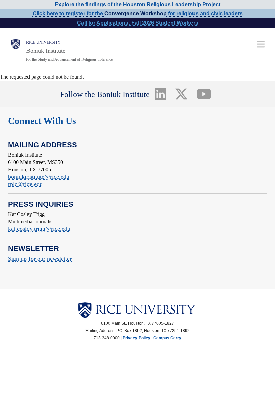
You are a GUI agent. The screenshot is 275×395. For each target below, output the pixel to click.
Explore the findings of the (137, 4)
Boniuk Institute (45, 50)
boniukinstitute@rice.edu (38, 176)
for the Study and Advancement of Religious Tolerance (69, 59)
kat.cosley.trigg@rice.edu (39, 228)
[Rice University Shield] (15, 51)
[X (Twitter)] (181, 94)
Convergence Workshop (135, 13)
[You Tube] (204, 94)
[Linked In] (160, 94)
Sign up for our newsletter (40, 258)
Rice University (43, 42)
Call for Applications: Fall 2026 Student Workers (137, 23)
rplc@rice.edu (25, 184)
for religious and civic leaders (205, 13)
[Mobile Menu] (261, 44)
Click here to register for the (68, 13)
